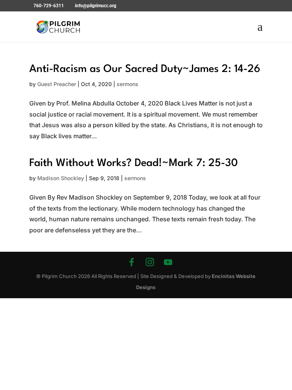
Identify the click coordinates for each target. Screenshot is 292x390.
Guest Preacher (56, 84)
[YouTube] (168, 262)
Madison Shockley (60, 178)
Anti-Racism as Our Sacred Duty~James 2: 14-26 (144, 69)
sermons (127, 84)
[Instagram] (149, 262)
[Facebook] (131, 262)
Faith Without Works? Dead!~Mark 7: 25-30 (133, 163)
